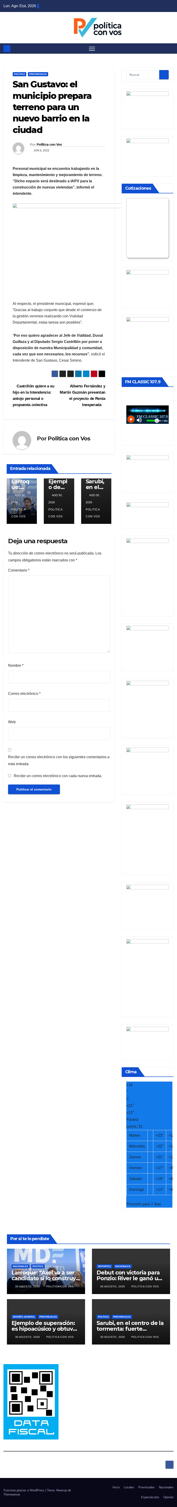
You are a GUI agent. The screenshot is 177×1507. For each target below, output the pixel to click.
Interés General (24, 1316)
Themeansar (11, 1494)
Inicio (116, 1487)
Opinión (168, 1497)
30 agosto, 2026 (28, 1286)
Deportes (104, 1266)
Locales (129, 1487)
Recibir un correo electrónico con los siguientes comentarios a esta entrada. (58, 760)
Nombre (16, 665)
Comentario (19, 570)
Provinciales (38, 74)
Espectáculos (150, 1497)
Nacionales (20, 1266)
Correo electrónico (24, 694)
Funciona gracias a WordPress (24, 1490)
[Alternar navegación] (92, 48)
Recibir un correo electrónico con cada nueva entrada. (58, 776)
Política (19, 74)
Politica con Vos (49, 144)
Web (12, 722)
